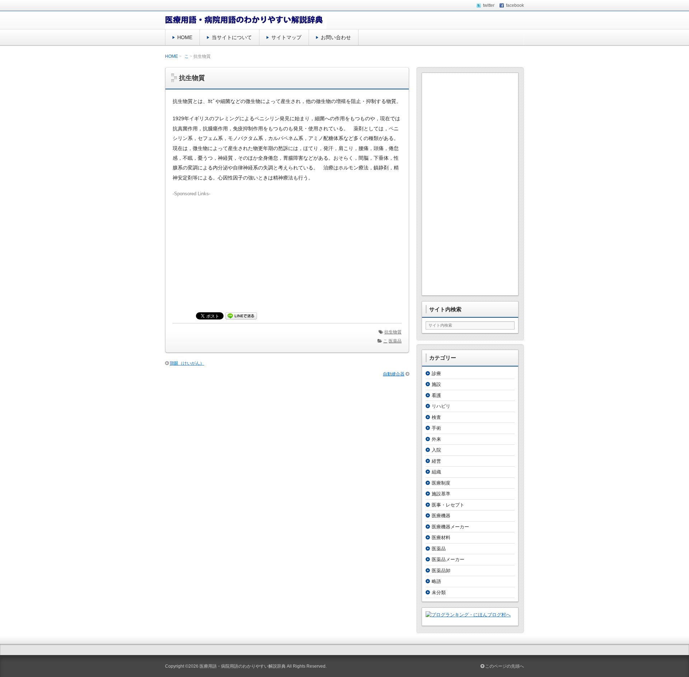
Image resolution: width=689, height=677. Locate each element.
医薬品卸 (441, 570)
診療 (436, 373)
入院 (436, 450)
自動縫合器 (393, 374)
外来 (436, 439)
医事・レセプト (448, 505)
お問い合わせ (336, 37)
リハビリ (441, 406)
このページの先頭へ (504, 666)
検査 (436, 417)
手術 (436, 428)
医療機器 (441, 515)
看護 (436, 395)
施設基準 (441, 493)
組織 (436, 472)
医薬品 (395, 341)
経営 (436, 461)
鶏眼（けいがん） (187, 363)
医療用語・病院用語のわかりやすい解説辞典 (243, 666)
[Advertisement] (287, 247)
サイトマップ (286, 37)
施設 (436, 384)
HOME (184, 37)
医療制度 (441, 483)
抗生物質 (393, 332)
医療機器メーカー (450, 526)
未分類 (439, 592)
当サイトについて (232, 37)
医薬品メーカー (448, 559)
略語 (436, 581)
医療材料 (441, 537)
